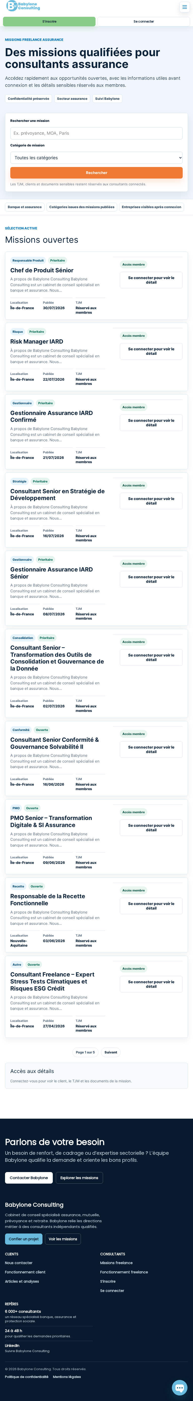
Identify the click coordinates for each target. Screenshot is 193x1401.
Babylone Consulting (34, 1205)
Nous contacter (18, 1262)
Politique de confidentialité (27, 1377)
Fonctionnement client (25, 1272)
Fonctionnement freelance (124, 1272)
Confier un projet (24, 1239)
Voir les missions (63, 1239)
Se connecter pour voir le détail (151, 280)
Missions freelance (116, 1262)
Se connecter (144, 21)
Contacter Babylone (29, 1177)
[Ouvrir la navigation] (184, 7)
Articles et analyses (22, 1281)
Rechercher (96, 172)
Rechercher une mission (29, 121)
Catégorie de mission (27, 145)
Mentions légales (67, 1377)
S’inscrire (49, 21)
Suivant (111, 1052)
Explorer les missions (79, 1177)
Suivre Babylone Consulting (27, 1351)
